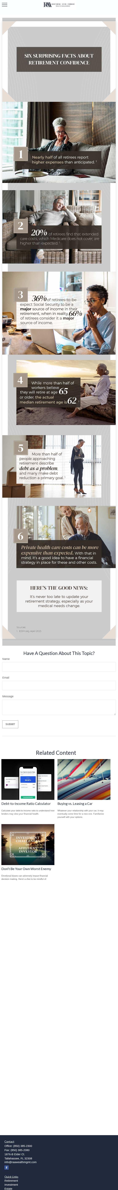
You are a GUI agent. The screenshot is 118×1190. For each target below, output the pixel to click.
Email (5, 677)
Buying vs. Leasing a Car (74, 803)
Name (6, 659)
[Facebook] (6, 1167)
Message (8, 696)
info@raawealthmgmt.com (20, 1162)
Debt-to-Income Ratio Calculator (26, 803)
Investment (11, 1184)
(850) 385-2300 (22, 1146)
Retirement (11, 1180)
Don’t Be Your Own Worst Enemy (26, 869)
